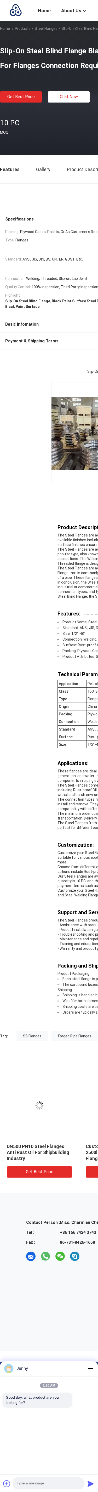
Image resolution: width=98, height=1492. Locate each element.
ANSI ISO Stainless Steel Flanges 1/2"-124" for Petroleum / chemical (50, 1152)
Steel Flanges (46, 28)
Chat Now (69, 96)
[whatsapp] (45, 1256)
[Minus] (91, 1368)
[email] (31, 1256)
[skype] (74, 1256)
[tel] (89, 1256)
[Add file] (6, 1483)
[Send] (91, 1483)
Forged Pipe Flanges (74, 1036)
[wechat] (60, 1256)
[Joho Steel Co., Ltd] (15, 10)
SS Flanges (32, 1036)
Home (5, 28)
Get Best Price (21, 96)
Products (23, 28)
